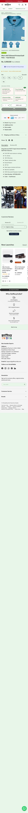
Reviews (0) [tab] (13, 145)
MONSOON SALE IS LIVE (20, 8)
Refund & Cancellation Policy (7, 409)
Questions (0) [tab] (20, 222)
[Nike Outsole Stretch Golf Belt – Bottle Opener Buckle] (7, 256)
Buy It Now (19, 110)
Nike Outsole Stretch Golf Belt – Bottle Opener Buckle (7, 269)
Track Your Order (4, 405)
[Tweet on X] (6, 140)
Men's (4, 8)
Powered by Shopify (14, 403)
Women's (10, 8)
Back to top (14, 327)
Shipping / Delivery (12, 407)
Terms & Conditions (17, 406)
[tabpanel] (14, 162)
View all (24, 245)
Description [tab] (4, 145)
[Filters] (2, 227)
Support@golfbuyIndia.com (14, 361)
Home (2, 12)
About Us (3, 406)
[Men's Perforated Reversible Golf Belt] (20, 256)
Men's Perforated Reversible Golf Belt (20, 268)
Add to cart (19, 105)
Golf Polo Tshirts (8, 12)
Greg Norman (4, 50)
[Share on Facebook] (9, 140)
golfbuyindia (7, 403)
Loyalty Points (17, 409)
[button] (25, 4)
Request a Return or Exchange (16, 405)
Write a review (14, 234)
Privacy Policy (4, 407)
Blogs (23, 409)
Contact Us (9, 406)
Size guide (24, 74)
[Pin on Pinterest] (12, 140)
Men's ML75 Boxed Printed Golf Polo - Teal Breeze (11, 13)
